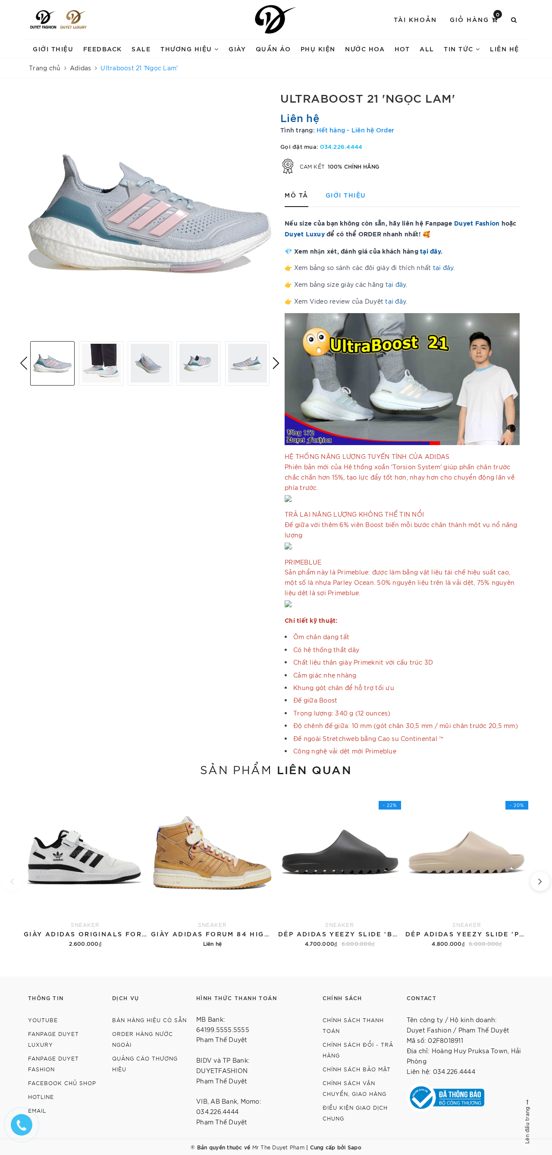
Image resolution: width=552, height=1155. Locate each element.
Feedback (102, 48)
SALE (141, 48)
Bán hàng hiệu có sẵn (149, 1020)
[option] (150, 213)
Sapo (354, 1146)
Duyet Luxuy (305, 233)
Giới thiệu (53, 48)
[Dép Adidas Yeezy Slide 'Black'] (339, 868)
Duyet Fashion (476, 223)
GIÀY (237, 48)
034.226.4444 (341, 146)
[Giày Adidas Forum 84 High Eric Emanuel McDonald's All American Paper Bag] (212, 868)
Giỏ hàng (475, 18)
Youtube (43, 1020)
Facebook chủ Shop (62, 1083)
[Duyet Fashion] (43, 19)
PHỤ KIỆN (318, 48)
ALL (427, 48)
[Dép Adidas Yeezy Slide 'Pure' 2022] (466, 868)
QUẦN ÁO (273, 48)
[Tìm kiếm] (514, 19)
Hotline (41, 1096)
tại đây (430, 251)
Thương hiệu (187, 48)
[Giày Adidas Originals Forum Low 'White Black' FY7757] (85, 868)
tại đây (443, 267)
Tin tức (460, 48)
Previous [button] (23, 363)
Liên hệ (504, 48)
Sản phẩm (276, 769)
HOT (402, 48)
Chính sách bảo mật (357, 1069)
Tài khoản (415, 19)
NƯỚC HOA (365, 48)
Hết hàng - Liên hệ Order (355, 130)
